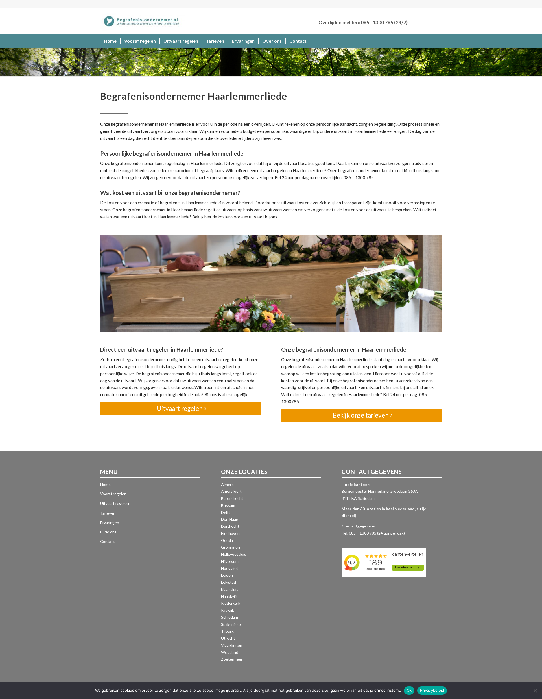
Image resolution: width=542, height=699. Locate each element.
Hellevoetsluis (233, 554)
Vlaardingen (231, 645)
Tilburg (227, 631)
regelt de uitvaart (220, 209)
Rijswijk (227, 610)
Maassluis (229, 589)
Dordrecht (230, 526)
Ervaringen (109, 522)
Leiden (227, 575)
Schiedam (229, 617)
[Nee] (535, 690)
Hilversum (230, 561)
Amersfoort (231, 491)
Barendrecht (232, 498)
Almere (227, 484)
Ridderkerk (230, 603)
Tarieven (107, 513)
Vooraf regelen (113, 493)
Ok (409, 690)
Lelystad (228, 582)
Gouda (227, 540)
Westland (229, 652)
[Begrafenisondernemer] (142, 21)
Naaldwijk (229, 596)
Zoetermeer (231, 659)
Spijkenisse (231, 624)
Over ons (108, 531)
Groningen (230, 547)
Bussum (228, 505)
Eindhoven (230, 533)
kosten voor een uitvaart (241, 216)
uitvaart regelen (272, 170)
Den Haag (229, 519)
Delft (225, 512)
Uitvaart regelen (114, 503)
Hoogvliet (229, 568)
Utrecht (228, 638)
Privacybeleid (432, 690)
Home (105, 484)
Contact (107, 541)
